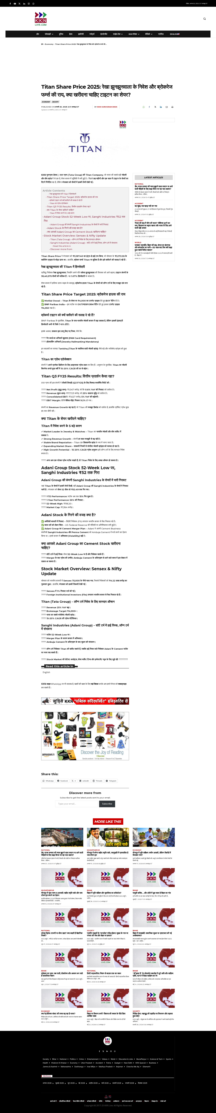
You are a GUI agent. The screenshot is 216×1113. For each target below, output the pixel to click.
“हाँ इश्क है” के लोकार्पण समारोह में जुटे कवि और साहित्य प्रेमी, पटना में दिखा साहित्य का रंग (153, 974)
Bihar (89, 890)
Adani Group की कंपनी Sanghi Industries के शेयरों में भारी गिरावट (79, 224)
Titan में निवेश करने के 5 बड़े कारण (62, 213)
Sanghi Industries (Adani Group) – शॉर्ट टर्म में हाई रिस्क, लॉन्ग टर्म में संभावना (83, 243)
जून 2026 (71, 1083)
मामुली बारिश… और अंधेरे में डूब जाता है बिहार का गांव (152, 893)
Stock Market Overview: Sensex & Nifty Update (75, 235)
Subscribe (107, 804)
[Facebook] (10, 4)
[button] (205, 19)
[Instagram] (28, 4)
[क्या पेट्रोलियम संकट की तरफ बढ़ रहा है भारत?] (62, 998)
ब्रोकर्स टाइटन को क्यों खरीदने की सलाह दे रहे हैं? (66, 200)
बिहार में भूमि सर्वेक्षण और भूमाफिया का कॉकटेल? (104, 893)
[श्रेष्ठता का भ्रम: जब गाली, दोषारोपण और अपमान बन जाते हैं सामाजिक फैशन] (62, 958)
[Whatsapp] (33, 4)
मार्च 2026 (105, 1083)
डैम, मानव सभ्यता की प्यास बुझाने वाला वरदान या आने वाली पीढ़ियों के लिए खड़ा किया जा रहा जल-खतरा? (154, 187)
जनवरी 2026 (129, 1083)
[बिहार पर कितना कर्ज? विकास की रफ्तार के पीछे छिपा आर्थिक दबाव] (108, 998)
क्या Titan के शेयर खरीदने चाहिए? (60, 210)
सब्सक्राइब (122, 683)
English (46, 672)
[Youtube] (14, 4)
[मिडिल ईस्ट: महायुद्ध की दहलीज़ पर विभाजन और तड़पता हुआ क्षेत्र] (154, 998)
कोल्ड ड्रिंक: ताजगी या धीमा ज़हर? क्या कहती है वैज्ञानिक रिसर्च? (61, 934)
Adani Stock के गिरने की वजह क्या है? (65, 228)
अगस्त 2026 (47, 1083)
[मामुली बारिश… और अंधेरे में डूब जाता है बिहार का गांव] (154, 877)
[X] (155, 107)
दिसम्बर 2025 (142, 1083)
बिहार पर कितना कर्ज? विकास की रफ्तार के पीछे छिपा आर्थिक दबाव (106, 1014)
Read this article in (62, 246)
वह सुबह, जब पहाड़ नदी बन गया (146, 206)
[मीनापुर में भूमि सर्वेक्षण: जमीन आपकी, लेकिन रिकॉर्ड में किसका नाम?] (154, 837)
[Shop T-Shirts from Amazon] (85, 736)
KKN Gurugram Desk (107, 107)
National (139, 184)
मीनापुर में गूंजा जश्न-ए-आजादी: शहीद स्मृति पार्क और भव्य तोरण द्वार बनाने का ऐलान (61, 894)
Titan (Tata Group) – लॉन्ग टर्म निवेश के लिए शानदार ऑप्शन (75, 239)
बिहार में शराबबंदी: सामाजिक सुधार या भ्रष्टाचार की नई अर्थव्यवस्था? (152, 934)
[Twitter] (19, 4)
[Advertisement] (121, 18)
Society (55, 102)
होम (42, 44)
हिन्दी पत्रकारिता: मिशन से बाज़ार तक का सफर (104, 973)
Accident (139, 203)
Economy (49, 44)
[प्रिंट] (172, 107)
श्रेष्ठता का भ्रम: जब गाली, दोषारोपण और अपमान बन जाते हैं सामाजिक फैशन (62, 974)
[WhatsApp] (143, 107)
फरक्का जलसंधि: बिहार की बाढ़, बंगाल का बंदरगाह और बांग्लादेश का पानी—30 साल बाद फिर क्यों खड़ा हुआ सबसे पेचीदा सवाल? (153, 247)
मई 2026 (81, 1083)
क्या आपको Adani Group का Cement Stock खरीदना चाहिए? (76, 231)
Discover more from (61, 249)
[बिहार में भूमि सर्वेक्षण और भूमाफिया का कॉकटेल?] (108, 877)
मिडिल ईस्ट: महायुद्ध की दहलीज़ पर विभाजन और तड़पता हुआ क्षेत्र (153, 1014)
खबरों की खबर (79, 683)
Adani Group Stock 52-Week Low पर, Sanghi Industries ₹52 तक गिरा (84, 218)
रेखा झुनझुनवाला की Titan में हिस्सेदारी (63, 194)
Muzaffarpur (93, 850)
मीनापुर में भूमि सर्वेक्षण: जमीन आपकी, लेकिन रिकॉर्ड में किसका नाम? (152, 853)
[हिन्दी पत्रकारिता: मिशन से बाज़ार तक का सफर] (108, 958)
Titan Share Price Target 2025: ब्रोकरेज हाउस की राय (72, 197)
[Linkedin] (24, 4)
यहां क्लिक (94, 683)
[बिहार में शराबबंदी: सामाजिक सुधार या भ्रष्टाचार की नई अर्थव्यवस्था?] (154, 917)
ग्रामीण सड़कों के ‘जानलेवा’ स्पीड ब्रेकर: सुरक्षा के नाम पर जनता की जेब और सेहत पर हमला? (107, 934)
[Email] (166, 107)
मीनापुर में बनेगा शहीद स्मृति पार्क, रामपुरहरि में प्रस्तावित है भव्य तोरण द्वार (107, 853)
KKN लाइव (45, 683)
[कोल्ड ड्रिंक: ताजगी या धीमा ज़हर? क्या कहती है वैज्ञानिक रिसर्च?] (62, 917)
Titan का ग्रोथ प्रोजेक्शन (59, 203)
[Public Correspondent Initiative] (85, 701)
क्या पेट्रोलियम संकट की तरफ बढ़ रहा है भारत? (58, 1013)
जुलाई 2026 (59, 1083)
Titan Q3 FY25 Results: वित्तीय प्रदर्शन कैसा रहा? (69, 206)
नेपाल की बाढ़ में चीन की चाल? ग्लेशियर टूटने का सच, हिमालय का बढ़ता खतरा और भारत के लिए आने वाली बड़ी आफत (153, 225)
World (138, 242)
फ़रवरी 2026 (116, 1083)
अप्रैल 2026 (93, 1083)
